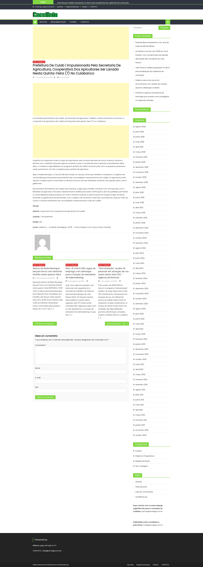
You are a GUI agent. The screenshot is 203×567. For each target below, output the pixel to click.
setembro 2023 (141, 303)
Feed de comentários (144, 492)
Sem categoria (39, 62)
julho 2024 (139, 253)
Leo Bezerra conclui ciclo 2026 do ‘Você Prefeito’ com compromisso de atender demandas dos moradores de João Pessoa (151, 57)
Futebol (84, 7)
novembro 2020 (141, 430)
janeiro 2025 (140, 223)
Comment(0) (64, 77)
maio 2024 (139, 263)
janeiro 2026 (140, 162)
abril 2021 (139, 410)
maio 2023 (139, 324)
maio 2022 (139, 364)
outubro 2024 (141, 238)
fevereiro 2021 (141, 420)
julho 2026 (139, 132)
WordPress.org (141, 497)
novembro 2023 (141, 293)
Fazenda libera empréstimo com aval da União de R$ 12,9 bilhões (152, 44)
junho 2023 (139, 319)
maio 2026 (139, 142)
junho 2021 (139, 400)
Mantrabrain (64, 565)
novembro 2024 (142, 233)
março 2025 (140, 212)
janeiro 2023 (140, 344)
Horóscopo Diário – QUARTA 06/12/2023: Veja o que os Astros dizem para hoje (118, 323)
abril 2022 (139, 369)
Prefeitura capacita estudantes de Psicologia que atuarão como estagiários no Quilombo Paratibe (152, 96)
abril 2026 (139, 147)
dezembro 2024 (141, 228)
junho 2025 (139, 197)
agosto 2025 (140, 187)
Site (36, 387)
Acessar (138, 482)
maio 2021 (139, 405)
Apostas (60, 7)
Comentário (40, 345)
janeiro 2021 (140, 425)
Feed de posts (141, 487)
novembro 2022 (141, 354)
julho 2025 (139, 192)
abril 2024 (139, 268)
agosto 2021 (140, 389)
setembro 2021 (141, 384)
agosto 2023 (140, 309)
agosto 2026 (140, 126)
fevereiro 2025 (141, 218)
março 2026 (140, 152)
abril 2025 (139, 207)
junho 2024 (140, 258)
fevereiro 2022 (141, 379)
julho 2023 (139, 314)
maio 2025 (139, 202)
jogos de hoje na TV (48, 545)
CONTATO (93, 7)
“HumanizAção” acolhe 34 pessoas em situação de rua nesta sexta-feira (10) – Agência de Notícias (113, 273)
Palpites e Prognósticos (144, 456)
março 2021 (140, 415)
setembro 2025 (141, 182)
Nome (37, 368)
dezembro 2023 (141, 288)
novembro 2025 (141, 172)
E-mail (37, 377)
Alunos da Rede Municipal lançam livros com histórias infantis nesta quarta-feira (47, 271)
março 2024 (140, 273)
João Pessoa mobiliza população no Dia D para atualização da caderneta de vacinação (93, 2)
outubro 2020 (140, 435)
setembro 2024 (141, 243)
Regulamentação (72, 7)
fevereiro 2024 (141, 278)
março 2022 (140, 374)
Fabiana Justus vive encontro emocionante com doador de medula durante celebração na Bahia (151, 84)
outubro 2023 (140, 298)
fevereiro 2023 (141, 339)
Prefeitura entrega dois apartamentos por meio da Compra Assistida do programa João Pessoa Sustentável (46, 323)
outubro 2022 (140, 359)
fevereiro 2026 (141, 157)
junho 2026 (139, 137)
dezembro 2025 (141, 167)
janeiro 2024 (140, 283)
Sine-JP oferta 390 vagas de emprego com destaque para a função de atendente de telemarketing (81, 273)
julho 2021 (139, 395)
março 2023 (140, 334)
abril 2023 (139, 329)
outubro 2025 (140, 177)
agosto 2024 (140, 248)
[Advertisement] (81, 43)
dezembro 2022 (141, 349)
